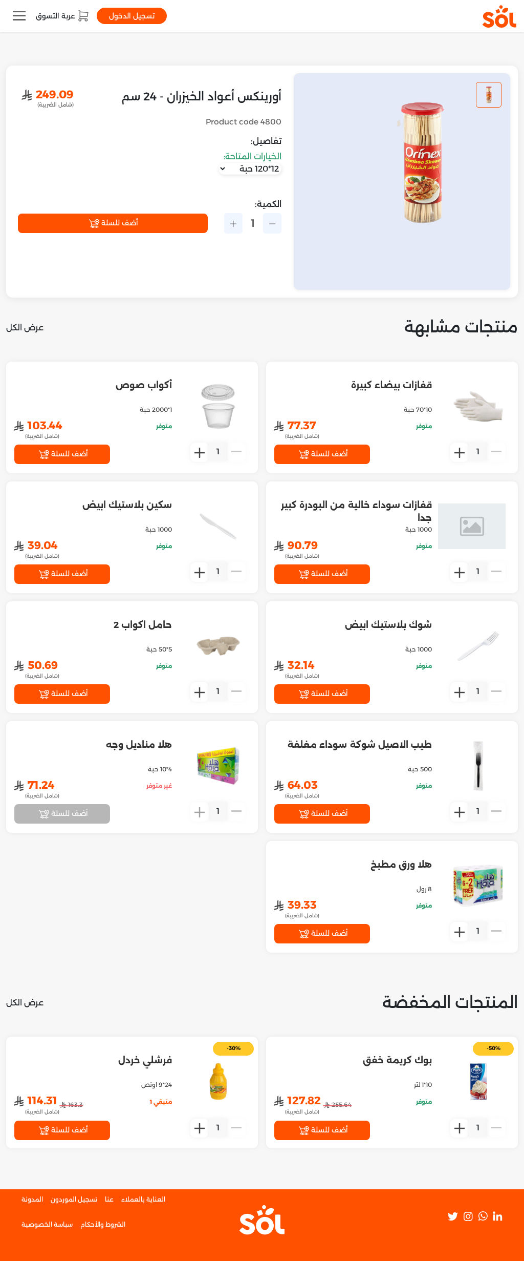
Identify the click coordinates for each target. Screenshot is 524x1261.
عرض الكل (24, 327)
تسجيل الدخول (132, 16)
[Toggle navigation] (19, 16)
